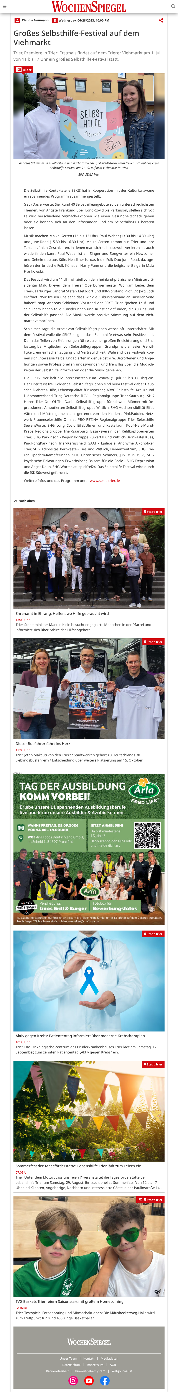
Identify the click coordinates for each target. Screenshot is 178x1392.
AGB (113, 1365)
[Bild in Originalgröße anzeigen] (89, 116)
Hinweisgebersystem (90, 1371)
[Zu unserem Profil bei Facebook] (105, 1380)
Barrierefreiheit (57, 1371)
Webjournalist (122, 1371)
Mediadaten (109, 1358)
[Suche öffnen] (173, 6)
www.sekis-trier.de (105, 480)
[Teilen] (161, 20)
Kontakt (88, 1358)
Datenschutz (71, 1365)
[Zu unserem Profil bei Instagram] (73, 1380)
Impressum (95, 1365)
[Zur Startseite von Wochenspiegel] (89, 6)
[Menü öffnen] (4, 6)
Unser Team (68, 1358)
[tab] (23, 69)
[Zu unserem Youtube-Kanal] (89, 1380)
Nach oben (26, 501)
